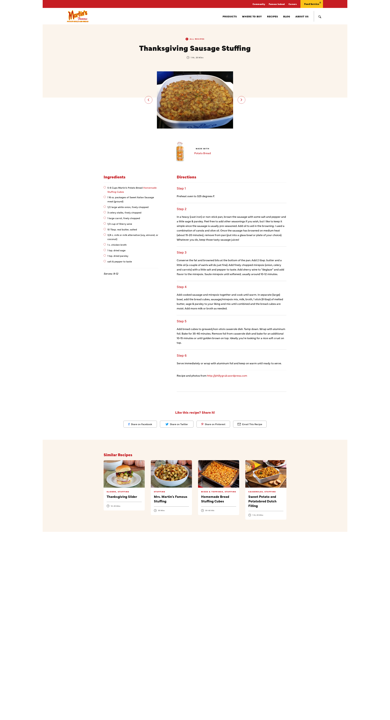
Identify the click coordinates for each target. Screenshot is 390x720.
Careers (293, 3)
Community (259, 3)
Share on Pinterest (214, 424)
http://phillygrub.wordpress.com (227, 375)
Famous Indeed (277, 3)
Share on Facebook (141, 424)
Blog (286, 16)
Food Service (311, 3)
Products (230, 16)
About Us (302, 16)
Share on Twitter (178, 424)
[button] (148, 100)
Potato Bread (202, 153)
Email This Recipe (252, 424)
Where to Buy (252, 16)
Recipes (272, 16)
